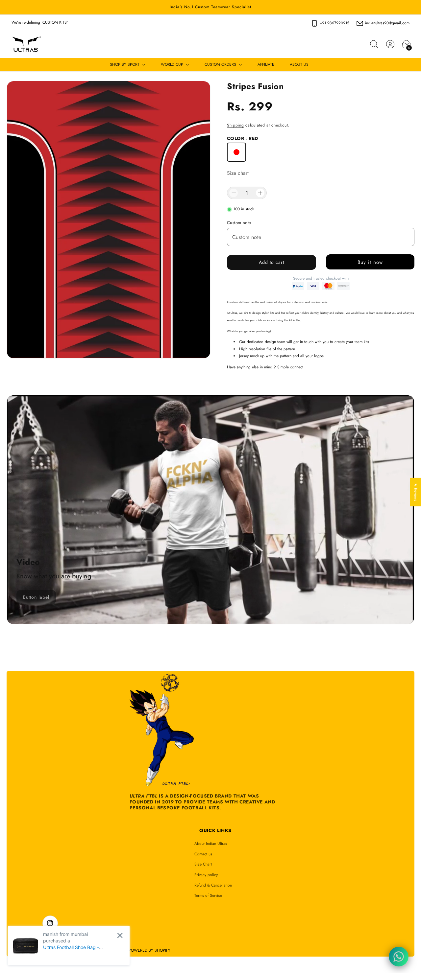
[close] (119, 935)
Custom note (239, 223)
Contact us (203, 854)
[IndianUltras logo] (26, 44)
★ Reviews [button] (416, 492)
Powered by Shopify (149, 950)
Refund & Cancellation (213, 885)
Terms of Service (208, 895)
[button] (374, 44)
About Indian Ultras (210, 843)
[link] (36, 597)
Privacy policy (206, 875)
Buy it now (370, 262)
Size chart (238, 173)
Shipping (235, 125)
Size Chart (203, 864)
